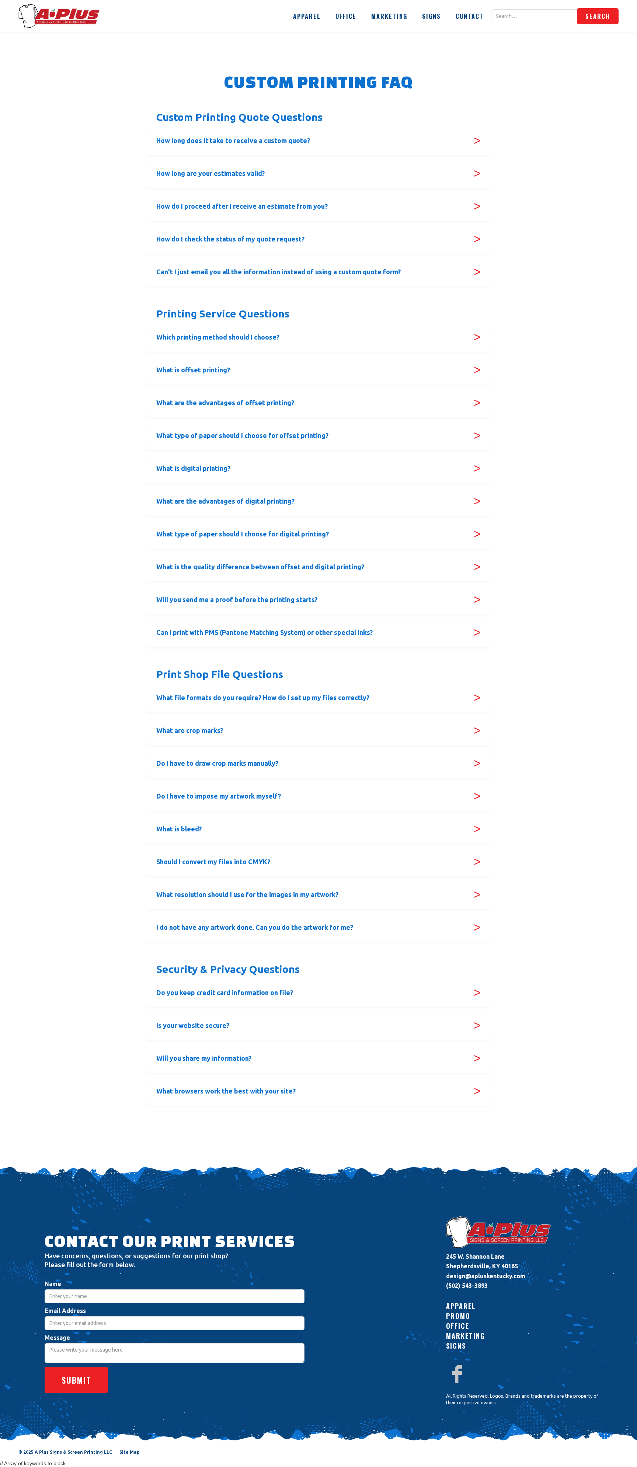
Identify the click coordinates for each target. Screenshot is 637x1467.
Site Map (129, 1452)
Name (53, 1283)
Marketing (389, 16)
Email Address (65, 1310)
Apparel (307, 16)
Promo (458, 1316)
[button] (307, 16)
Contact (470, 16)
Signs (431, 16)
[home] (59, 16)
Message (57, 1337)
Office (345, 16)
